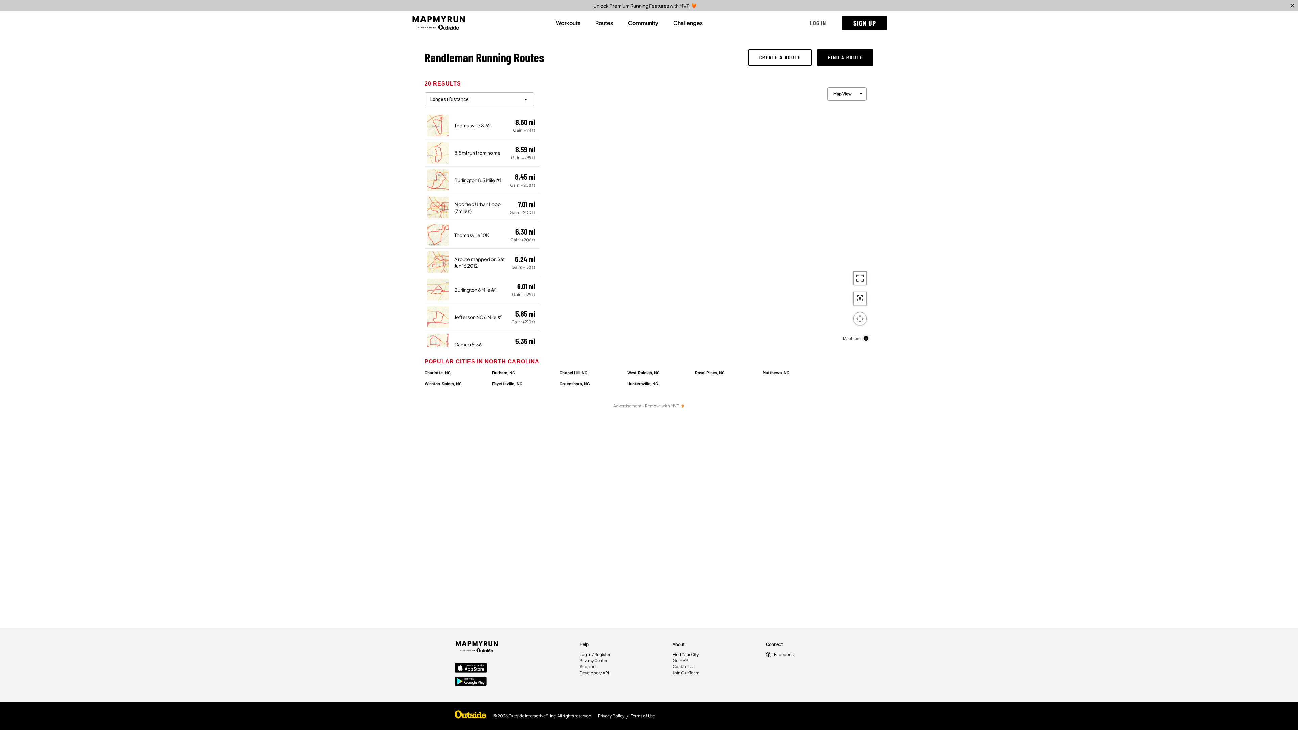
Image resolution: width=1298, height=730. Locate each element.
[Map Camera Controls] (860, 318)
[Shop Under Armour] (470, 716)
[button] (818, 23)
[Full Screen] (860, 278)
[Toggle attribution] (866, 338)
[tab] (568, 22)
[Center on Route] (860, 298)
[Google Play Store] (471, 682)
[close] (1292, 5)
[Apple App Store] (471, 668)
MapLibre (852, 338)
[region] (706, 213)
